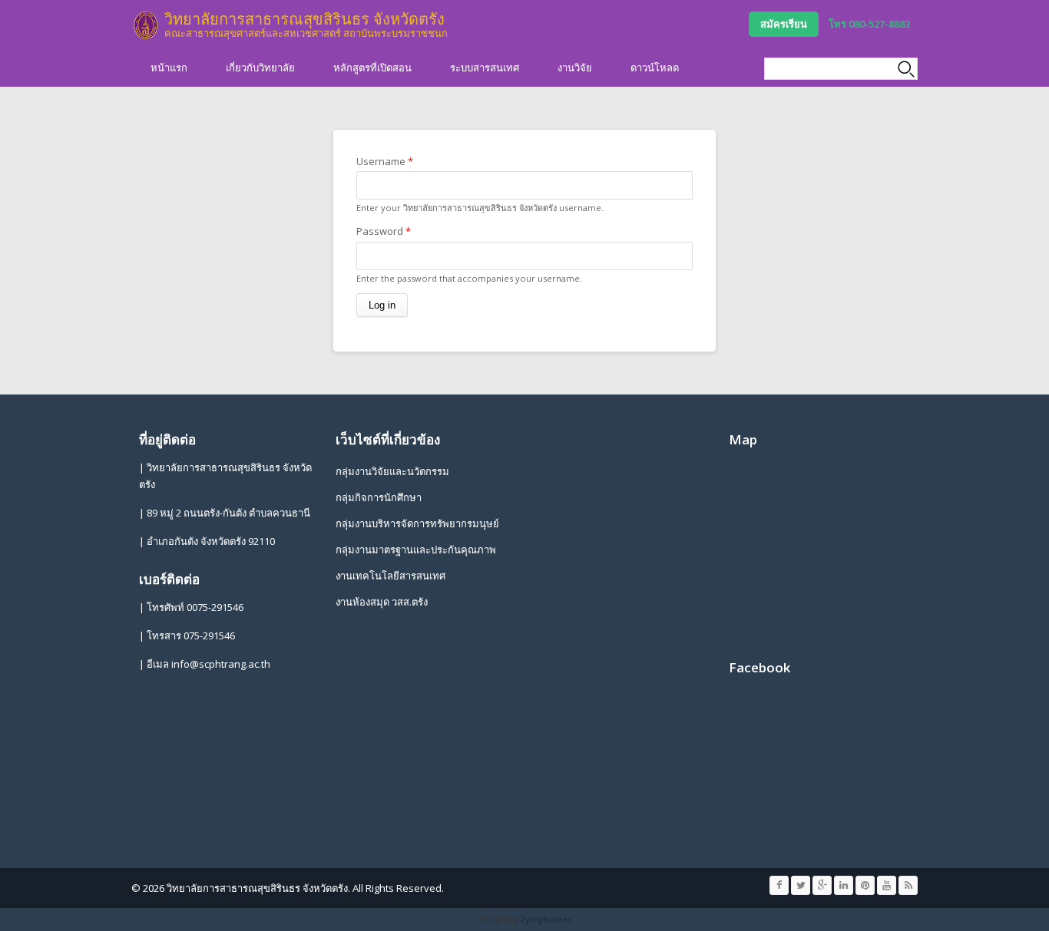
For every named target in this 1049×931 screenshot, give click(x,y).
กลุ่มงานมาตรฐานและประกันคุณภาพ (416, 549)
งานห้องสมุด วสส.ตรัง (382, 602)
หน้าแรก (169, 67)
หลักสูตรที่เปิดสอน (372, 67)
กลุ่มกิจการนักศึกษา (379, 497)
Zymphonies (545, 919)
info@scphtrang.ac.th (220, 664)
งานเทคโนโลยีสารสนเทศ (390, 576)
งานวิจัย (575, 67)
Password (383, 231)
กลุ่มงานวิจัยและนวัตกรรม (392, 471)
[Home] (145, 25)
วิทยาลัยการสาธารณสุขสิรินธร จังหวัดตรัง (304, 18)
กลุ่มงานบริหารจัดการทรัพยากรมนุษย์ (417, 523)
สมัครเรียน (783, 24)
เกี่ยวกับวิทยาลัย (260, 67)
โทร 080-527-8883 (869, 24)
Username (384, 161)
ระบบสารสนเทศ (484, 67)
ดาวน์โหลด (654, 67)
